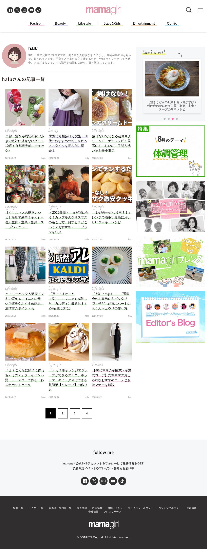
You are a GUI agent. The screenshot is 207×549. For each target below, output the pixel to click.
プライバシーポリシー (140, 508)
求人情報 (82, 508)
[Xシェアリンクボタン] (94, 481)
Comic (172, 23)
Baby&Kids (112, 23)
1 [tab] (164, 119)
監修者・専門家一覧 (60, 508)
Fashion (36, 23)
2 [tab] (168, 119)
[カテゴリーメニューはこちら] (200, 10)
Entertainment (144, 23)
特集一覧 (18, 508)
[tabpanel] (172, 86)
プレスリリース (112, 511)
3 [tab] (172, 119)
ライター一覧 (36, 508)
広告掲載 (97, 508)
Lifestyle (84, 23)
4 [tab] (176, 119)
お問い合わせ (115, 508)
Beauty (60, 23)
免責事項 (192, 508)
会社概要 (93, 511)
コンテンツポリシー (169, 508)
